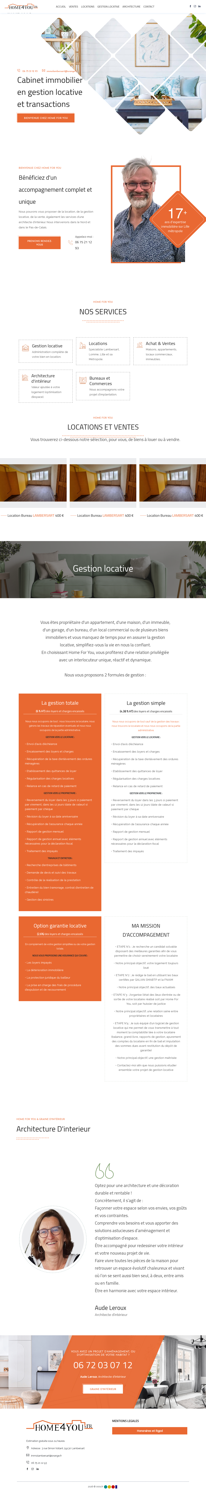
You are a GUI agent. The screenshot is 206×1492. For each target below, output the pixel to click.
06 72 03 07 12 (103, 1364)
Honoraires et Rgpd (150, 1430)
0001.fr (100, 1486)
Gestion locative (108, 6)
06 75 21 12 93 (29, 71)
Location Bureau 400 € (36, 515)
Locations (87, 6)
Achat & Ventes (160, 343)
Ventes (73, 6)
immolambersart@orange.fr (61, 71)
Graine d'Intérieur (103, 1389)
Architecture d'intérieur (43, 378)
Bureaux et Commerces (100, 380)
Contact (148, 6)
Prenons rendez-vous (39, 243)
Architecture (131, 6)
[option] (53, 1239)
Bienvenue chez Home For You (46, 118)
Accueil (61, 6)
